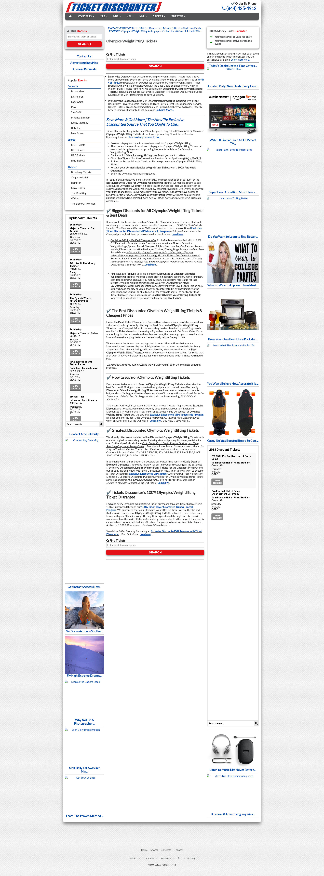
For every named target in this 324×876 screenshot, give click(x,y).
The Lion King (79, 193)
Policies (132, 857)
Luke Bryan (77, 133)
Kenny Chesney (79, 122)
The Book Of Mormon (83, 203)
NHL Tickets (78, 160)
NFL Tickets (78, 150)
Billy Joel (76, 127)
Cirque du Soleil (79, 177)
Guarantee (165, 857)
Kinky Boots (78, 187)
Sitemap (191, 857)
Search (84, 44)
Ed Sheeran (77, 96)
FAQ (179, 857)
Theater (72, 166)
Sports (71, 139)
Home (144, 849)
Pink (73, 107)
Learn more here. (240, 59)
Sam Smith (76, 112)
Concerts (73, 86)
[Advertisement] (162, 831)
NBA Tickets (78, 155)
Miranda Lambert (80, 117)
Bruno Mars (77, 91)
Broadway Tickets (81, 172)
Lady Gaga (77, 101)
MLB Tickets (78, 144)
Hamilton (76, 182)
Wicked (75, 198)
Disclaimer (148, 857)
